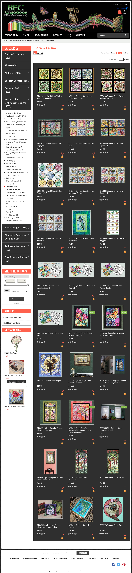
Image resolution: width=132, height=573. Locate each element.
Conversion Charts (30, 559)
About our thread (13, 559)
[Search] (126, 35)
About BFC (45, 559)
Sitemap (92, 559)
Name (119, 53)
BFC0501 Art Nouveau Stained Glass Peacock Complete (49, 526)
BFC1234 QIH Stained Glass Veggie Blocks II (48, 287)
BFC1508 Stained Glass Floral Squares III (111, 145)
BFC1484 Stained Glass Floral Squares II (111, 192)
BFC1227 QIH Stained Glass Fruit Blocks (50, 334)
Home (5, 41)
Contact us (104, 559)
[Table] (41, 52)
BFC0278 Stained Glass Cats (111, 525)
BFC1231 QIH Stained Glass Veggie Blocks (111, 287)
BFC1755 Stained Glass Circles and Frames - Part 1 (112, 97)
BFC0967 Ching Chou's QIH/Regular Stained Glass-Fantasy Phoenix (79, 430)
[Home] (18, 10)
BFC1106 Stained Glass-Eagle (49, 381)
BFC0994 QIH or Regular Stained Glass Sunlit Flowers (50, 429)
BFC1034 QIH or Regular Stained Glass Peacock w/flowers (113, 382)
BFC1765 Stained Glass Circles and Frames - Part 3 (49, 97)
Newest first (105, 53)
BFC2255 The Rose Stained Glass (15, 406)
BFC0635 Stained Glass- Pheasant (78, 479)
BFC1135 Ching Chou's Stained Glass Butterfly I (112, 334)
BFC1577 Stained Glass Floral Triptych (49, 145)
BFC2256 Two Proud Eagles (13, 375)
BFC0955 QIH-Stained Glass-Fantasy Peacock (111, 429)
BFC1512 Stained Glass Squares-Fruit (81, 145)
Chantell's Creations (12, 317)
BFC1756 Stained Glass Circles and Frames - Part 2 (80, 97)
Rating (125, 53)
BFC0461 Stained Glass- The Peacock (79, 526)
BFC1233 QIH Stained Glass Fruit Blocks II (81, 287)
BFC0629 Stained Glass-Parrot (112, 478)
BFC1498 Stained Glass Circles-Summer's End (49, 192)
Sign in (115, 4)
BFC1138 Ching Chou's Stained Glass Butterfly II (80, 334)
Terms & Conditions (78, 559)
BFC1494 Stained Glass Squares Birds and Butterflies (81, 192)
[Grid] (35, 52)
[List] (38, 52)
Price (113, 53)
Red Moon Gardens (11, 323)
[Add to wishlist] (62, 106)
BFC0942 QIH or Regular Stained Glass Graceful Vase (50, 479)
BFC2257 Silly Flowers (11, 353)
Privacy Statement (60, 559)
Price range (12, 277)
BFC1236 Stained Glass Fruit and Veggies (113, 240)
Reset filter (16, 303)
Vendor (7, 290)
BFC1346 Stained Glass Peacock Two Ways (81, 240)
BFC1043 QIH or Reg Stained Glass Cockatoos (79, 382)
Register (123, 4)
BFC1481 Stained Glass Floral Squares (49, 240)
